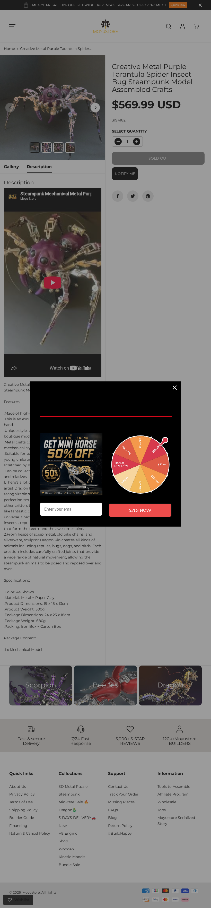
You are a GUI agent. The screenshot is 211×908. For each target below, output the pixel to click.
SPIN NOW (140, 510)
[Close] (175, 387)
